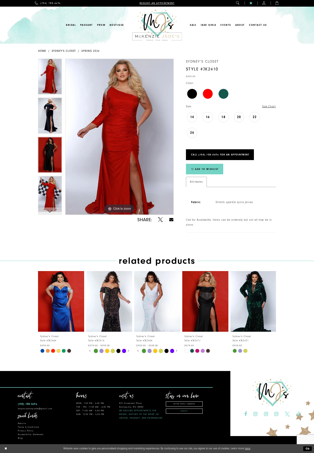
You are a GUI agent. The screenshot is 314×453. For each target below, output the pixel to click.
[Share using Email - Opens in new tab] (171, 219)
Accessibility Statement (30, 434)
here (247, 448)
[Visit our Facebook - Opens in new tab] (245, 414)
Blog (20, 438)
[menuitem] (47, 3)
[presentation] (61, 301)
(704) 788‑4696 (27, 404)
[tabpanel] (50, 78)
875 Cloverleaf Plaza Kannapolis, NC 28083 (140, 410)
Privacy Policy (26, 431)
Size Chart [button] (269, 106)
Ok (308, 448)
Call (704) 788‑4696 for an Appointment (220, 154)
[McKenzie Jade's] (157, 25)
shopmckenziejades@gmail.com (35, 409)
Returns (22, 423)
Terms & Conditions (28, 427)
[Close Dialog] (5, 448)
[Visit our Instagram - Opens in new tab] (255, 414)
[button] (237, 3)
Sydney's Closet (64, 51)
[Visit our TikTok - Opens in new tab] (298, 414)
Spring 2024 (90, 51)
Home (42, 51)
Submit (184, 411)
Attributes (196, 181)
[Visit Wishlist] (251, 3)
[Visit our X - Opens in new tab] (287, 414)
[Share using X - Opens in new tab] (160, 219)
